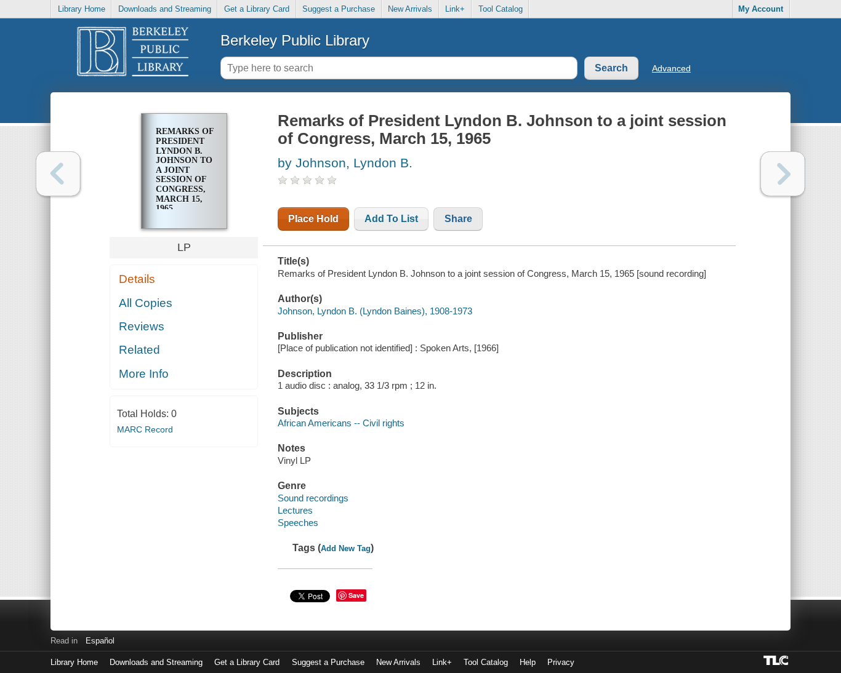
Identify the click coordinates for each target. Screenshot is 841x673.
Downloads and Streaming (164, 9)
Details (137, 279)
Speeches (298, 522)
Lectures (295, 510)
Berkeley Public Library (294, 40)
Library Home (81, 9)
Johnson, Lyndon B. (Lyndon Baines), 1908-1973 (375, 311)
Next (782, 173)
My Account (760, 9)
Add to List (391, 218)
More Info (144, 373)
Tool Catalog (500, 9)
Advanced (671, 68)
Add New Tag (346, 548)
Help (528, 662)
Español (100, 640)
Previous (58, 173)
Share (458, 218)
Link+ (455, 9)
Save (356, 595)
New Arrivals (410, 9)
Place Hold (313, 218)
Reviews (141, 326)
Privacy (560, 662)
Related (139, 349)
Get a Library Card (256, 9)
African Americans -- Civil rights (341, 423)
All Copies (145, 303)
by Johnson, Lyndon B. (345, 163)
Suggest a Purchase (338, 9)
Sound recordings (313, 498)
